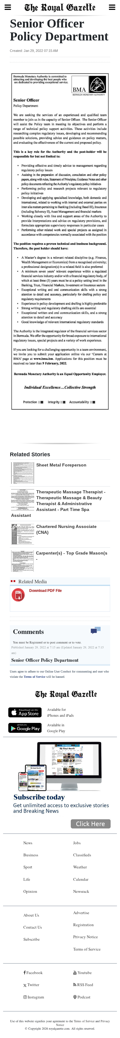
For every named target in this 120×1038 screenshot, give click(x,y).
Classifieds (82, 855)
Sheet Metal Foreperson (61, 464)
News (27, 843)
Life (26, 879)
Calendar (80, 879)
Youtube (84, 972)
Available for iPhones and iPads (60, 712)
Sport (27, 867)
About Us (31, 915)
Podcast (83, 997)
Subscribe (31, 939)
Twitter (32, 984)
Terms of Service (34, 676)
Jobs (77, 843)
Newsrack (81, 891)
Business (30, 855)
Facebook (34, 972)
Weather (80, 867)
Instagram (35, 997)
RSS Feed (84, 984)
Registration (83, 924)
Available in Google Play (56, 727)
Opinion (30, 891)
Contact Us (32, 927)
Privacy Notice (85, 936)
